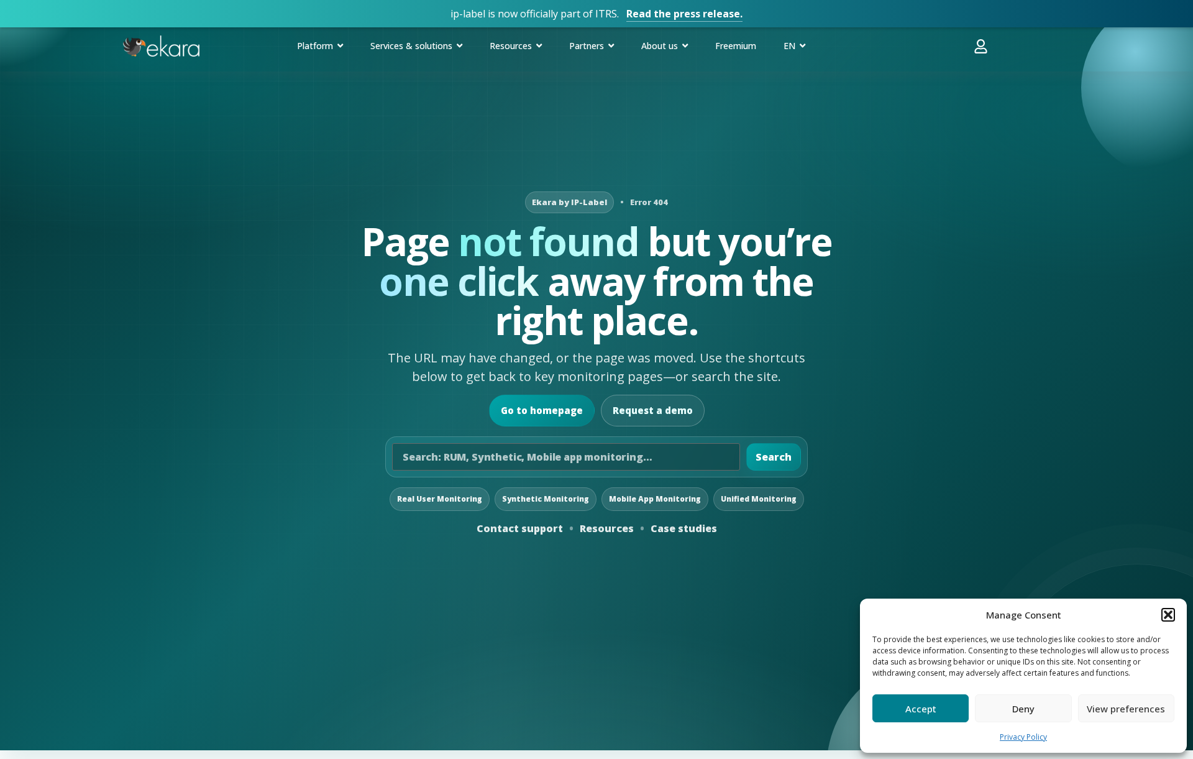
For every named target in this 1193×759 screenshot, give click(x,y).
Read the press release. (684, 14)
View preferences (1126, 708)
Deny (1023, 708)
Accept (920, 708)
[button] (1168, 615)
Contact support (520, 528)
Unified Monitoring (759, 499)
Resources (607, 528)
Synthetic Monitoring (545, 499)
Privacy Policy (1023, 737)
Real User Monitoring (439, 499)
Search (774, 457)
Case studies (684, 528)
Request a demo (653, 410)
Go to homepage (542, 410)
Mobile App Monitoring (655, 499)
